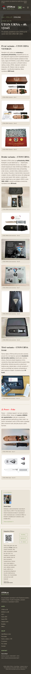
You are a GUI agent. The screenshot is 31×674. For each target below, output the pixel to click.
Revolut (23, 538)
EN (23, 7)
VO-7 (2, 614)
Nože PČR (4, 619)
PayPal (23, 534)
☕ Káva (23, 542)
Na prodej (4, 636)
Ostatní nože (4, 621)
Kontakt (3, 646)
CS (20, 7)
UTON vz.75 (9, 17)
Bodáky (3, 624)
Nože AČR (4, 617)
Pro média (4, 643)
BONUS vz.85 (5, 612)
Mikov (3, 626)
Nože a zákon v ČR (6, 639)
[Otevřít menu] (28, 7)
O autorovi (4, 641)
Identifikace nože (6, 634)
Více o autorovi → (8, 521)
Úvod (2, 17)
